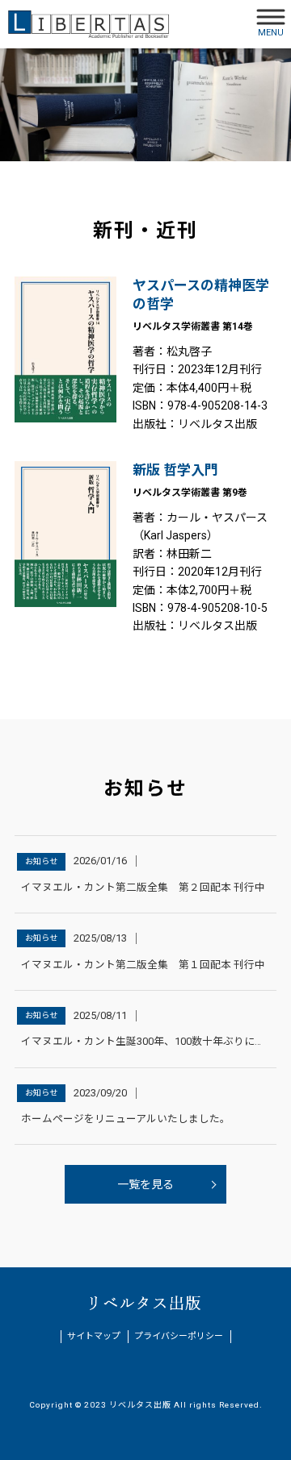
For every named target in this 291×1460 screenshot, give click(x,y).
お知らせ (41, 861)
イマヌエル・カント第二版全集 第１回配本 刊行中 (143, 965)
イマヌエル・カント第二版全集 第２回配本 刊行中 (143, 887)
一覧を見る (145, 1184)
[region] (145, 104)
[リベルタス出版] (89, 23)
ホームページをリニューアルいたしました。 (125, 1119)
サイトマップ (93, 1336)
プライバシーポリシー (178, 1336)
